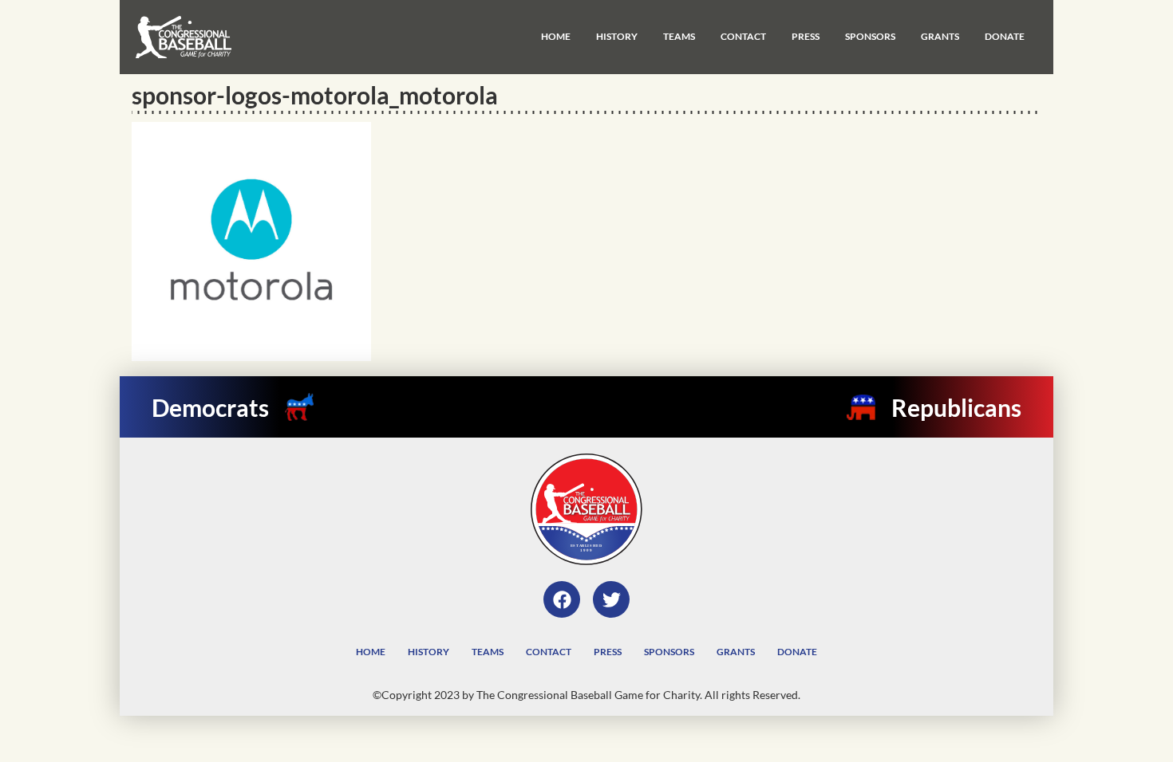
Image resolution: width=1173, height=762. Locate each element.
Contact (743, 36)
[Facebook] (561, 599)
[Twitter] (611, 599)
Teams (679, 36)
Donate (1005, 36)
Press (806, 36)
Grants (940, 36)
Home (556, 36)
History (617, 36)
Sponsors (870, 36)
